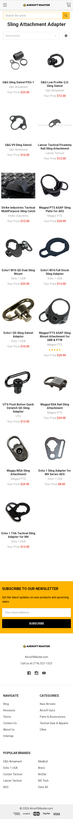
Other (43, 729)
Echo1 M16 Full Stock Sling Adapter (55, 272)
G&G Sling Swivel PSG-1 (18, 82)
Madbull (43, 761)
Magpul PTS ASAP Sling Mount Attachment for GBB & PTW (55, 336)
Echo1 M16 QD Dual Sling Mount (18, 272)
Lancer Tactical (12, 780)
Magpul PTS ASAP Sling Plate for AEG (55, 209)
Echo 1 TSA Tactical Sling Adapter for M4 (18, 535)
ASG (6, 787)
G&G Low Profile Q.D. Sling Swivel (55, 84)
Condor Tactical (12, 774)
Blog (6, 704)
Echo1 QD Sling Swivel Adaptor (18, 334)
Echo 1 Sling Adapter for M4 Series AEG (54, 472)
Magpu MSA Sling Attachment (18, 472)
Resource (9, 710)
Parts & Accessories (52, 716)
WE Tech (43, 780)
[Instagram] (36, 673)
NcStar (42, 774)
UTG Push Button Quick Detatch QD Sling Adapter (18, 408)
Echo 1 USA (10, 768)
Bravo (41, 768)
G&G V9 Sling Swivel (18, 145)
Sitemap (8, 736)
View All (43, 787)
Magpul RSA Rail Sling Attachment (54, 406)
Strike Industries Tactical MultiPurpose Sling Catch (18, 209)
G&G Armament (12, 761)
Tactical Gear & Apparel (54, 723)
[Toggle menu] (5, 5)
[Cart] (68, 4)
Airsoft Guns (47, 710)
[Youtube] (44, 673)
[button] (66, 36)
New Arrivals (47, 704)
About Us (9, 729)
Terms (7, 716)
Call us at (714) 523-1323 (36, 663)
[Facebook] (29, 673)
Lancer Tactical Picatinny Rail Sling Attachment (55, 146)
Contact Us (10, 723)
